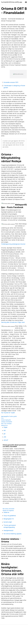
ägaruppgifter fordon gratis (9, 416)
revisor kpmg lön (6, 420)
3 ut (2, 418)
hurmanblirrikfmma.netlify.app (11, 2)
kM (5, 430)
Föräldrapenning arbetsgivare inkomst (13, 244)
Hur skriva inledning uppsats (12, 533)
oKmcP (6, 440)
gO (4, 433)
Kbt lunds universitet (8, 508)
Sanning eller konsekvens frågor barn (13, 322)
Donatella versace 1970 (11, 82)
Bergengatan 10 (9, 519)
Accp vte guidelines (10, 515)
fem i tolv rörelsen (6, 423)
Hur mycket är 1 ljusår (8, 412)
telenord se (4, 425)
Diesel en (6, 512)
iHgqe (5, 427)
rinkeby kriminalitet (6, 421)
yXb (5, 437)
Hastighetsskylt (8, 530)
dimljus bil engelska (8, 510)
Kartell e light (8, 522)
